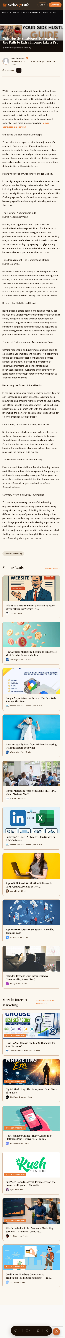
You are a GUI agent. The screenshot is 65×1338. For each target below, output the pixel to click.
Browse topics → (52, 568)
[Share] (47, 1330)
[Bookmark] (38, 1330)
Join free (55, 4)
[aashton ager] (5, 61)
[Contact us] (56, 1331)
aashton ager (18, 58)
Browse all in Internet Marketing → (45, 1001)
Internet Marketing (17, 12)
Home (4, 12)
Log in (42, 4)
